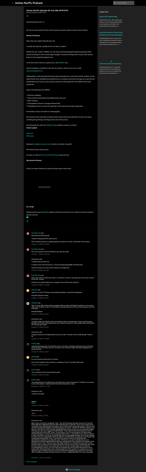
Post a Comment (31, 462)
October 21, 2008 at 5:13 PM (40, 314)
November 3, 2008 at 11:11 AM (40, 386)
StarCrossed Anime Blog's (49, 155)
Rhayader (34, 303)
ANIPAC (61, 63)
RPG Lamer (30, 136)
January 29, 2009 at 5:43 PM (39, 405)
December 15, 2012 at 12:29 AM (41, 457)
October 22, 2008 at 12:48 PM (40, 338)
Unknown (34, 290)
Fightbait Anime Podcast (43, 144)
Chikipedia (50, 125)
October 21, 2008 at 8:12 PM (40, 327)
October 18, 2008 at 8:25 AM (40, 270)
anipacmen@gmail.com (34, 71)
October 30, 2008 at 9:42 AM (40, 365)
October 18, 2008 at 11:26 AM (40, 285)
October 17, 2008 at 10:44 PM (40, 244)
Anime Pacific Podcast (29, 2)
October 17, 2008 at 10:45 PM (40, 254)
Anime (33, 403)
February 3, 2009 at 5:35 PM (39, 415)
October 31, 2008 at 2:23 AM (40, 375)
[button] (27, 16)
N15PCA (33, 343)
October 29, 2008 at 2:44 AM (40, 351)
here (43, 22)
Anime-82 (29, 133)
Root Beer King (36, 233)
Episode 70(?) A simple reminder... (108, 16)
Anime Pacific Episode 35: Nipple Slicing (110, 63)
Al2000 (33, 356)
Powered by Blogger (74, 469)
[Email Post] (27, 217)
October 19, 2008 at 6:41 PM (40, 298)
